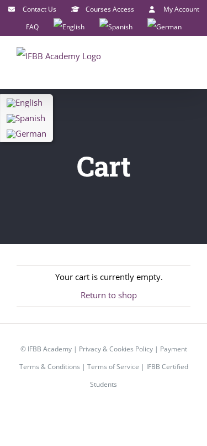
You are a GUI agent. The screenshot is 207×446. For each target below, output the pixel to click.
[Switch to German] (164, 27)
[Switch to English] (26, 103)
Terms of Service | (116, 366)
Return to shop (109, 294)
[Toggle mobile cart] (166, 63)
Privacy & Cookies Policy (116, 349)
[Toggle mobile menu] (186, 63)
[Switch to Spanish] (116, 27)
